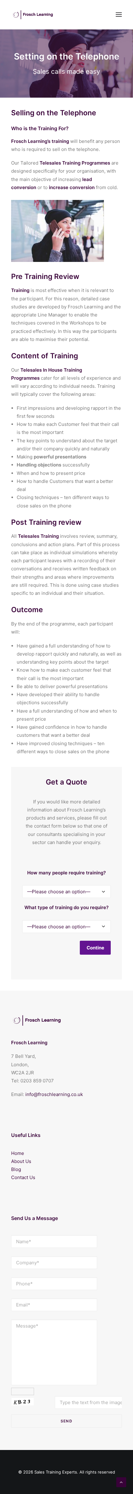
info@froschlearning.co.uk (54, 1094)
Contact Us (23, 1177)
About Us (21, 1161)
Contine (95, 948)
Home (17, 1153)
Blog (16, 1169)
